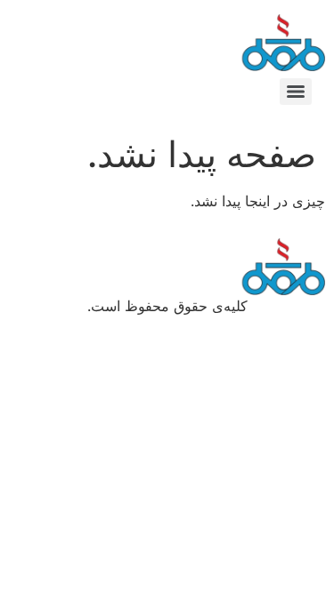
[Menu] (296, 91)
